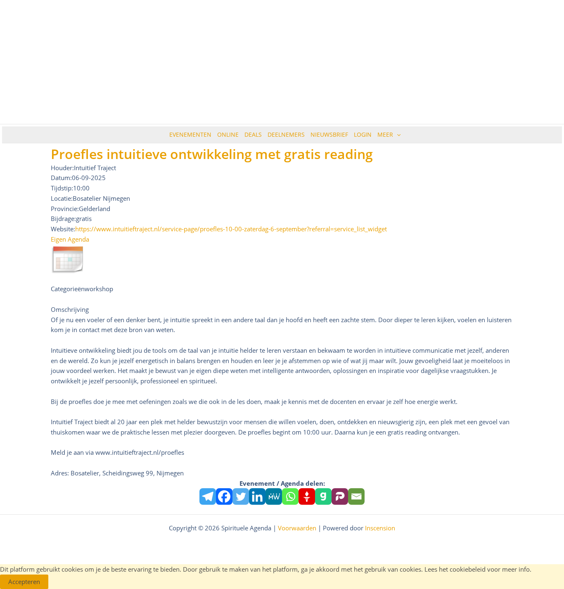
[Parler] (340, 496)
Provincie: (65, 208)
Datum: (61, 177)
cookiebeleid (468, 569)
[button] (396, 134)
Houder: (62, 168)
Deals (253, 134)
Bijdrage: (63, 218)
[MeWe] (273, 496)
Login (363, 134)
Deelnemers (286, 134)
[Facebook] (224, 496)
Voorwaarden (297, 528)
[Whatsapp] (290, 496)
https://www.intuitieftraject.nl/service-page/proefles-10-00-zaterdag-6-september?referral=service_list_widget (231, 229)
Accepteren (24, 581)
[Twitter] (240, 496)
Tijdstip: (62, 188)
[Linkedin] (257, 496)
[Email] (356, 496)
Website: (63, 229)
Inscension (380, 528)
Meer (385, 134)
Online (228, 134)
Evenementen (190, 134)
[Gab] (323, 496)
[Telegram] (207, 496)
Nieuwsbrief (329, 134)
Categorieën (68, 289)
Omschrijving (70, 309)
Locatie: (62, 198)
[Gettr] (307, 496)
